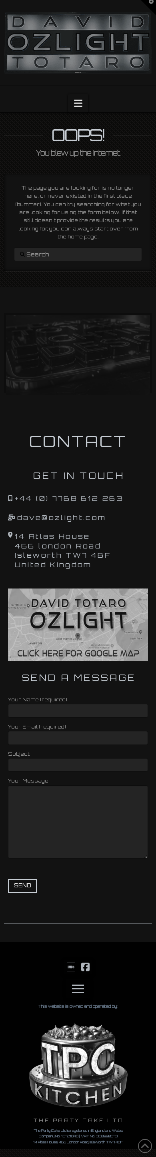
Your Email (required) (37, 727)
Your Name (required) (37, 700)
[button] (78, 103)
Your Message (28, 781)
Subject (19, 754)
